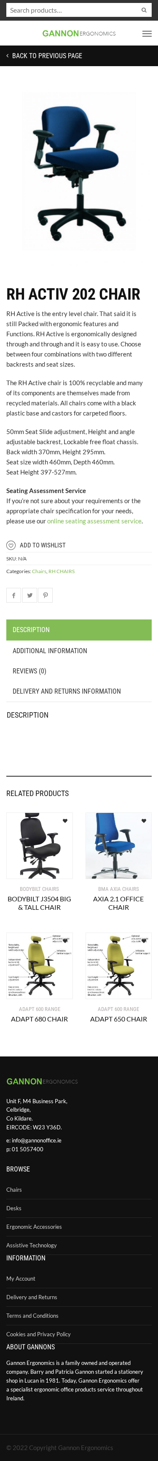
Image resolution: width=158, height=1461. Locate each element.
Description (31, 630)
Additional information (50, 651)
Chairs (39, 571)
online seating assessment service (94, 521)
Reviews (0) (29, 671)
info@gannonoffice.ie (37, 1140)
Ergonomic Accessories (34, 1226)
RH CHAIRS (61, 571)
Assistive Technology (31, 1245)
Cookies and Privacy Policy (38, 1334)
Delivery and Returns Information (67, 691)
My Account (20, 1278)
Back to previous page (46, 56)
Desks (13, 1208)
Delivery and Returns (31, 1297)
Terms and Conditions (32, 1315)
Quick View (31, 867)
